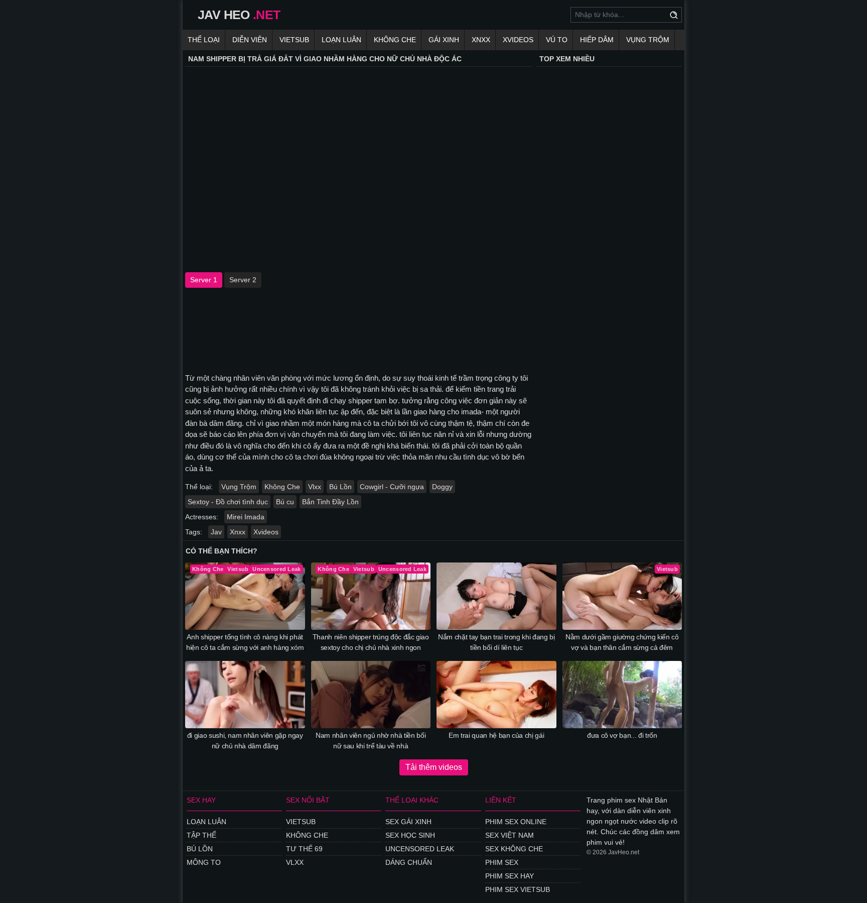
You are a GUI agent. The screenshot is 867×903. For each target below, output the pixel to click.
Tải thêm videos (433, 767)
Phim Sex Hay (509, 876)
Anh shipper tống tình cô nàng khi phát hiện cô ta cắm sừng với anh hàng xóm (245, 642)
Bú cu (285, 502)
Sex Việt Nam (509, 835)
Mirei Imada (245, 517)
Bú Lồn (340, 487)
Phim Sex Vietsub (517, 889)
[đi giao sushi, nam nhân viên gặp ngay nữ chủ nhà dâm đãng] (245, 694)
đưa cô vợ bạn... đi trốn (622, 735)
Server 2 (242, 280)
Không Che (395, 40)
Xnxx (481, 40)
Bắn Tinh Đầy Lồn (330, 502)
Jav (216, 532)
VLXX (295, 862)
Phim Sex (501, 862)
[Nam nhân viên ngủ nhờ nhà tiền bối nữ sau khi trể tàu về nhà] (371, 694)
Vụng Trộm (647, 40)
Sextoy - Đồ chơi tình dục (228, 502)
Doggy (442, 487)
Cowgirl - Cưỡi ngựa (392, 487)
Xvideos (518, 40)
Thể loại (204, 40)
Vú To (556, 40)
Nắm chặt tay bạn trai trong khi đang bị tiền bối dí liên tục (496, 642)
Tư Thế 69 (304, 849)
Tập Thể (201, 835)
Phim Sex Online (515, 822)
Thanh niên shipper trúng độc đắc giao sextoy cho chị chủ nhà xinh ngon (371, 642)
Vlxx (314, 487)
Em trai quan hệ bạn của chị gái (496, 735)
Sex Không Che (514, 849)
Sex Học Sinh (410, 835)
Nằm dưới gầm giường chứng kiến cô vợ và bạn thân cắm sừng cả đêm (621, 642)
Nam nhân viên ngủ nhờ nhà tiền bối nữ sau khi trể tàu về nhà (370, 740)
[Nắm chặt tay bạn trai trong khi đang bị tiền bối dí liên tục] (496, 596)
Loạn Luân (341, 40)
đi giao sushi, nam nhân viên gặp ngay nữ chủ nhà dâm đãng (245, 740)
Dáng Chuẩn (408, 862)
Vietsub (294, 40)
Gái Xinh (443, 40)
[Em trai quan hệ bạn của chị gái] (496, 694)
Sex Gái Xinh (408, 822)
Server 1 (203, 280)
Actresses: (201, 517)
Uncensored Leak (419, 849)
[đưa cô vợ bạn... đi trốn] (622, 694)
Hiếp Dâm (597, 40)
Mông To (204, 862)
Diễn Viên (249, 40)
